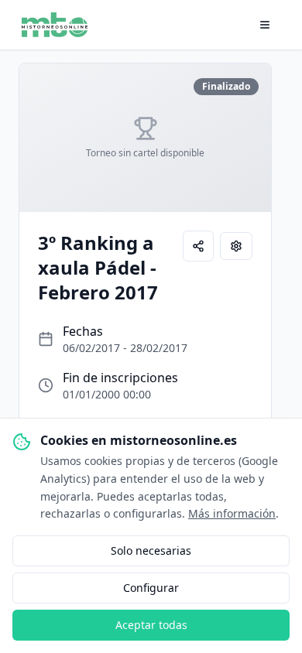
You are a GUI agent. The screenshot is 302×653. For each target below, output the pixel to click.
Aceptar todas (151, 624)
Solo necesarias (151, 550)
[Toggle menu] (264, 24)
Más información (232, 513)
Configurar (151, 587)
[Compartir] (198, 246)
